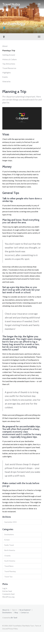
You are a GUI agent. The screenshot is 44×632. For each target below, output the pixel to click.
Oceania (7, 556)
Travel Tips (8, 577)
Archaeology (13, 28)
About (5, 46)
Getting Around (8, 55)
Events (5, 77)
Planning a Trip (8, 50)
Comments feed (8, 594)
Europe (7, 540)
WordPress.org (8, 597)
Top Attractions (8, 64)
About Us (5, 610)
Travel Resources (9, 68)
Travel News (8, 566)
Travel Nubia (11, 4)
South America (9, 561)
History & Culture (9, 59)
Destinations (9, 534)
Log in (4, 588)
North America (9, 550)
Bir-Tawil (14, 618)
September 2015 (10, 522)
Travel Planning (10, 571)
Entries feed (7, 591)
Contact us (25, 612)
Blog (16, 612)
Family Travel (9, 545)
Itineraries (6, 81)
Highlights (6, 72)
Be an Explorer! (25, 610)
